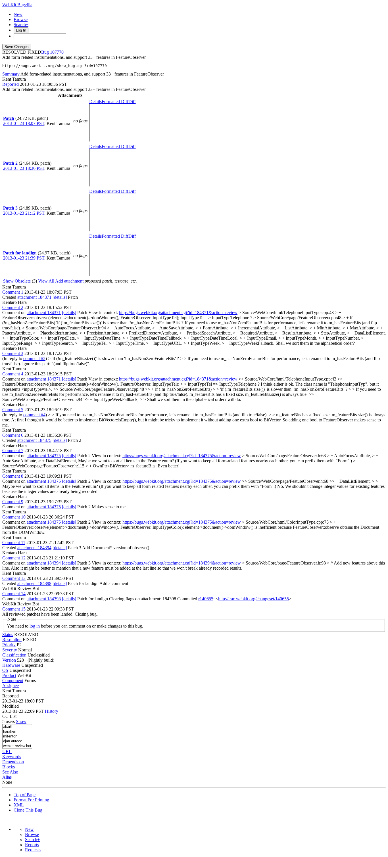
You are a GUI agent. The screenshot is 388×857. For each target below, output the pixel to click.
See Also (10, 772)
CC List (9, 716)
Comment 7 (12, 450)
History (51, 711)
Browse (21, 19)
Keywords (11, 756)
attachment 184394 (34, 547)
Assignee (10, 685)
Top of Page (25, 794)
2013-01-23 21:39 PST (23, 258)
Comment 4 (12, 373)
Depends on (13, 761)
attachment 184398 (34, 583)
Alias (7, 777)
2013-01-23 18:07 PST (23, 123)
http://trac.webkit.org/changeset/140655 (253, 598)
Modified (10, 706)
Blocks (8, 766)
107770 (57, 52)
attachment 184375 (34, 440)
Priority (9, 644)
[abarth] (17, 726)
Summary (11, 74)
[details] (60, 297)
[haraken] (17, 731)
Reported (10, 84)
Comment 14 (14, 593)
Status (7, 634)
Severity (9, 649)
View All (46, 281)
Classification (14, 655)
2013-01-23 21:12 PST (23, 213)
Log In (21, 30)
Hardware (11, 665)
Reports (32, 844)
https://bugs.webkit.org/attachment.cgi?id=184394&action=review (181, 563)
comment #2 (34, 358)
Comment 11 (13, 542)
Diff (132, 101)
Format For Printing (31, 799)
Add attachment (69, 281)
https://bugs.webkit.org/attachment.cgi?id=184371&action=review (178, 312)
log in (35, 626)
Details (95, 101)
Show (21, 721)
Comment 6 (12, 435)
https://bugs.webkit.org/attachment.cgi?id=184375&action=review (181, 455)
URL (7, 751)
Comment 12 (14, 557)
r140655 (205, 598)
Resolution (12, 639)
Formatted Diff (115, 101)
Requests (33, 849)
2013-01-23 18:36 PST (23, 168)
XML (19, 804)
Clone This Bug (28, 810)
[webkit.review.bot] (17, 746)
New (18, 14)
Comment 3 (12, 353)
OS (5, 670)
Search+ (21, 24)
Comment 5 (12, 409)
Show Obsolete (17, 281)
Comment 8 (12, 476)
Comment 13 (14, 578)
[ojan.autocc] (17, 741)
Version (9, 660)
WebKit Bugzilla (17, 4)
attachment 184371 (34, 297)
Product (9, 675)
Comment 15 (14, 609)
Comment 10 (14, 517)
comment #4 (34, 414)
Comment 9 (12, 501)
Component (12, 680)
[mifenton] (17, 736)
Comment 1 (12, 292)
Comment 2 (12, 307)
